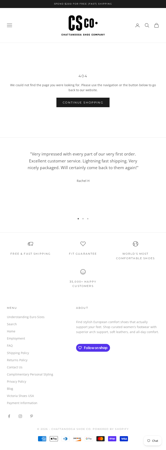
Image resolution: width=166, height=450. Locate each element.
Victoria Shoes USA (20, 396)
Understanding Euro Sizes (26, 317)
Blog (10, 389)
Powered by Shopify (111, 429)
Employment (16, 338)
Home (11, 331)
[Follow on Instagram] (20, 416)
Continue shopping (83, 102)
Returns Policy (17, 360)
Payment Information (22, 403)
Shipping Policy (18, 353)
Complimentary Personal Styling (30, 374)
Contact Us (14, 367)
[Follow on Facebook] (9, 416)
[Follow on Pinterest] (31, 416)
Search (12, 324)
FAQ (10, 345)
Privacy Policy (16, 381)
